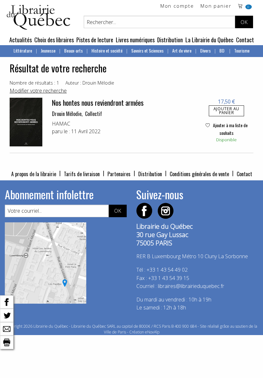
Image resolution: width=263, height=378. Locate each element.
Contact (245, 40)
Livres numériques (135, 40)
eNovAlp (152, 332)
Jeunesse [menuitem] (48, 50)
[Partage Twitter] (6, 314)
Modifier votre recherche (38, 90)
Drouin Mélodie (66, 114)
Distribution (170, 40)
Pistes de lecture (94, 40)
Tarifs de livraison (82, 174)
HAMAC (61, 123)
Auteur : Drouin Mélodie (89, 83)
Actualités (20, 40)
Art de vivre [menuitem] (181, 50)
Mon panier (216, 6)
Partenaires (119, 174)
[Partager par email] (6, 328)
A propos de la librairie (33, 174)
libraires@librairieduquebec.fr (191, 286)
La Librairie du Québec (209, 40)
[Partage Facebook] (6, 301)
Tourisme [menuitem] (242, 50)
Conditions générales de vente (199, 174)
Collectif (93, 114)
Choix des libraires (54, 40)
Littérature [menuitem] (22, 50)
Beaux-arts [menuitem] (73, 50)
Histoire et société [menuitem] (107, 50)
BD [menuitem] (222, 50)
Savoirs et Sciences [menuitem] (147, 50)
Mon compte (177, 6)
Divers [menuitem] (205, 50)
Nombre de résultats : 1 (34, 83)
